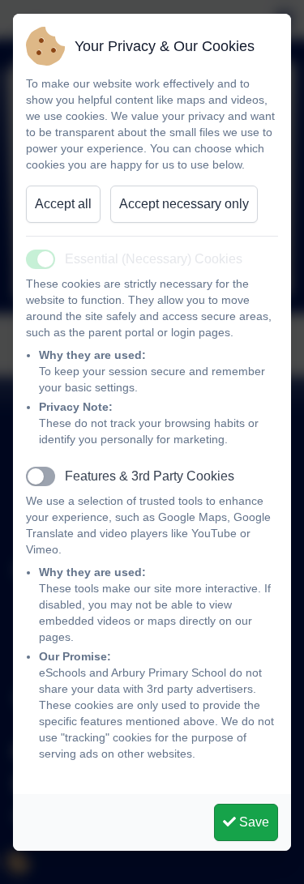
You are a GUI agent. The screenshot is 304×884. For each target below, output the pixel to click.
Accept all (63, 204)
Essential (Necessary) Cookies (153, 259)
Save (252, 822)
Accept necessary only (184, 204)
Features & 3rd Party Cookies (149, 476)
